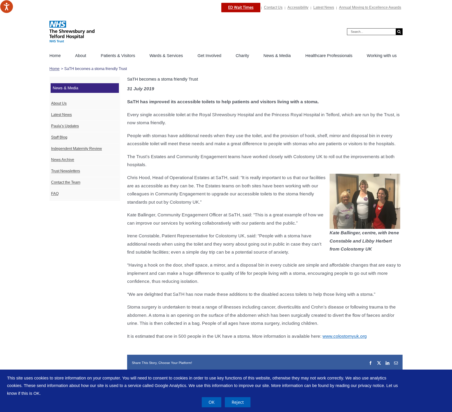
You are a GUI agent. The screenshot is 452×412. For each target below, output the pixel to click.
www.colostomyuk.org (345, 336)
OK (211, 402)
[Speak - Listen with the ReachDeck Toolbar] (6, 6)
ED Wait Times (241, 7)
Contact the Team (65, 182)
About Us (59, 103)
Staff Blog (59, 137)
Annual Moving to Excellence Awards (370, 7)
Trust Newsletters (65, 171)
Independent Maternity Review (76, 149)
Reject (238, 402)
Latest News (323, 7)
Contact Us (273, 7)
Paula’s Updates (65, 126)
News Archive (62, 160)
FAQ (55, 194)
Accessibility (297, 7)
